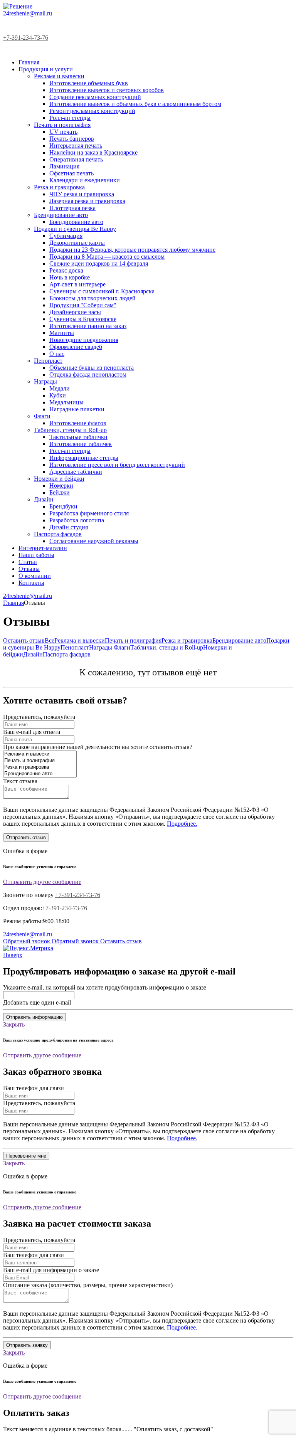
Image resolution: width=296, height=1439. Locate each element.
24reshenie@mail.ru (27, 13)
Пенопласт (75, 647)
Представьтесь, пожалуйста (39, 717)
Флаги (122, 647)
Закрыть (14, 1024)
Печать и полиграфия (133, 640)
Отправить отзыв (26, 837)
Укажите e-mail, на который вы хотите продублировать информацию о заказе (104, 987)
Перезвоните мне (26, 1156)
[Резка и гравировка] (39, 767)
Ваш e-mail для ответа (31, 732)
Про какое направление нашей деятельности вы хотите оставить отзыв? (97, 747)
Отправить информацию (34, 1017)
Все (49, 640)
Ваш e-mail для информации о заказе (51, 1270)
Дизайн (33, 654)
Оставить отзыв (24, 640)
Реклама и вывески (79, 640)
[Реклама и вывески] (39, 754)
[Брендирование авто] (39, 774)
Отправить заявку (27, 1345)
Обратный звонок (27, 941)
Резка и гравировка (186, 640)
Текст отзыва (20, 781)
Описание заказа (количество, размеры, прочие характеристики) (88, 1285)
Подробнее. (182, 823)
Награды (101, 647)
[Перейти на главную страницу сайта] (17, 6)
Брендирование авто (239, 640)
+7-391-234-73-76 (25, 37)
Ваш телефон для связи (33, 1088)
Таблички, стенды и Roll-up (166, 647)
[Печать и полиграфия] (39, 760)
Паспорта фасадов (67, 654)
